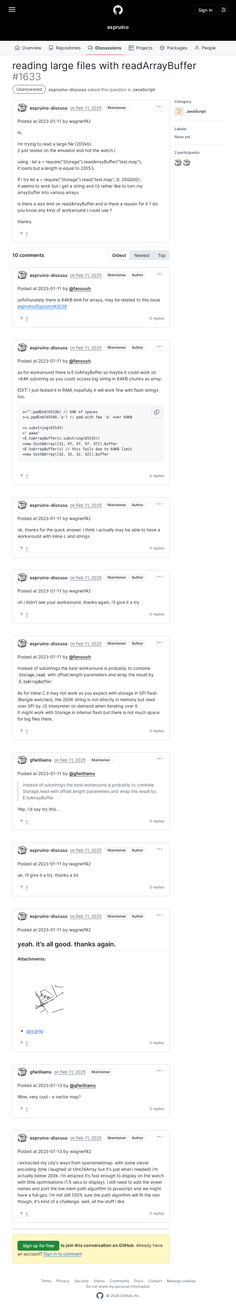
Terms (46, 1281)
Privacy (62, 1281)
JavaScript (143, 89)
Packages (177, 47)
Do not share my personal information (118, 1286)
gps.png (34, 1030)
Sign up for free (38, 1245)
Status (99, 1281)
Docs (138, 1281)
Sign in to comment (62, 1253)
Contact (155, 1281)
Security (81, 1281)
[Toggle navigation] (12, 9)
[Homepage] (118, 10)
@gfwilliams (82, 773)
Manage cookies (181, 1281)
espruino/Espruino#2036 (42, 306)
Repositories (68, 47)
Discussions (108, 47)
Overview (31, 47)
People (209, 47)
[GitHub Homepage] (100, 1296)
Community (119, 1281)
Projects (144, 47)
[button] (159, 107)
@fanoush (80, 288)
